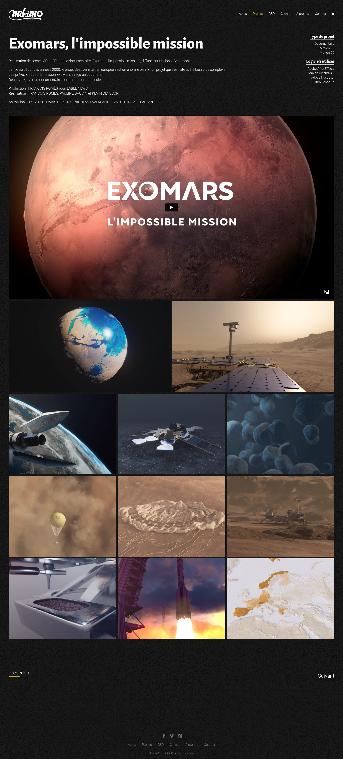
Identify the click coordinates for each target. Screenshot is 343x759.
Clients (285, 14)
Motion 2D (327, 53)
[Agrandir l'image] (90, 346)
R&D (272, 14)
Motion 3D (327, 48)
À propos (302, 14)
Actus (243, 14)
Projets (258, 14)
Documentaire (324, 43)
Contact (320, 14)
